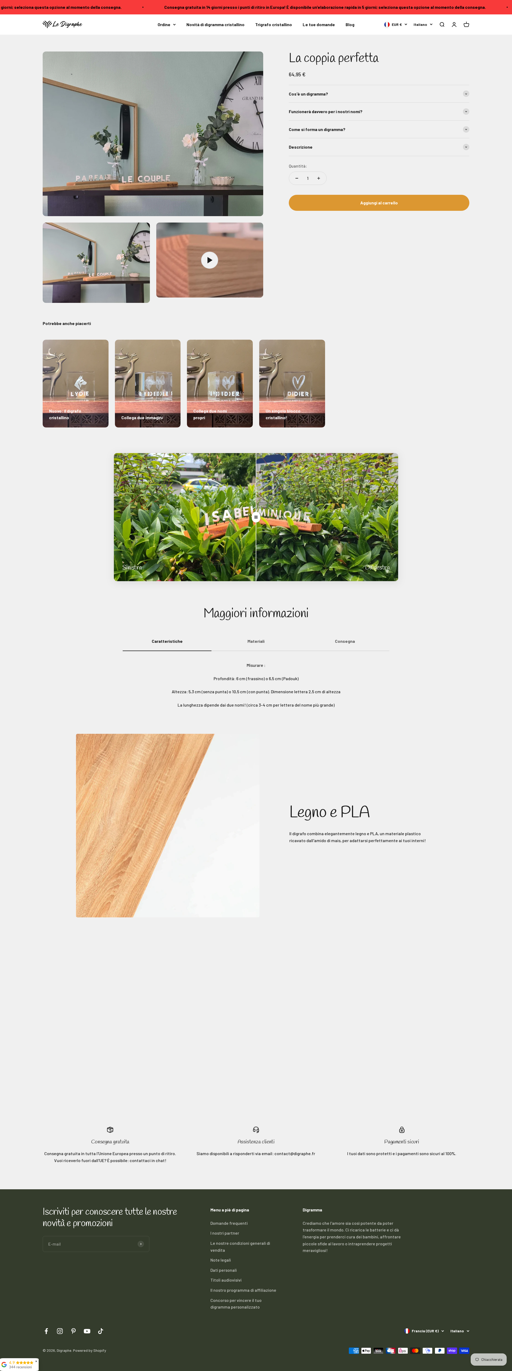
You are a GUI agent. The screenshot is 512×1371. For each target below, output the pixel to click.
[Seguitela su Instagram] (59, 1331)
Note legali (220, 1259)
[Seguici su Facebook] (46, 1331)
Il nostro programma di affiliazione (243, 1290)
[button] (442, 24)
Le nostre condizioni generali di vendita (240, 1247)
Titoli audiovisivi (226, 1279)
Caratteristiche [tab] (167, 641)
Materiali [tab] (256, 641)
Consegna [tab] (345, 641)
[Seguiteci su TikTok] (100, 1331)
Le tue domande (319, 24)
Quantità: (298, 165)
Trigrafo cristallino (273, 24)
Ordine (164, 24)
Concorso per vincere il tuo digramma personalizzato (236, 1304)
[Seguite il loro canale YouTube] (87, 1331)
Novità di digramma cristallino (215, 24)
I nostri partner (224, 1232)
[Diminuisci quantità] (297, 178)
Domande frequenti (229, 1223)
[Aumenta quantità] (318, 178)
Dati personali (223, 1270)
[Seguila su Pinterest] (73, 1331)
